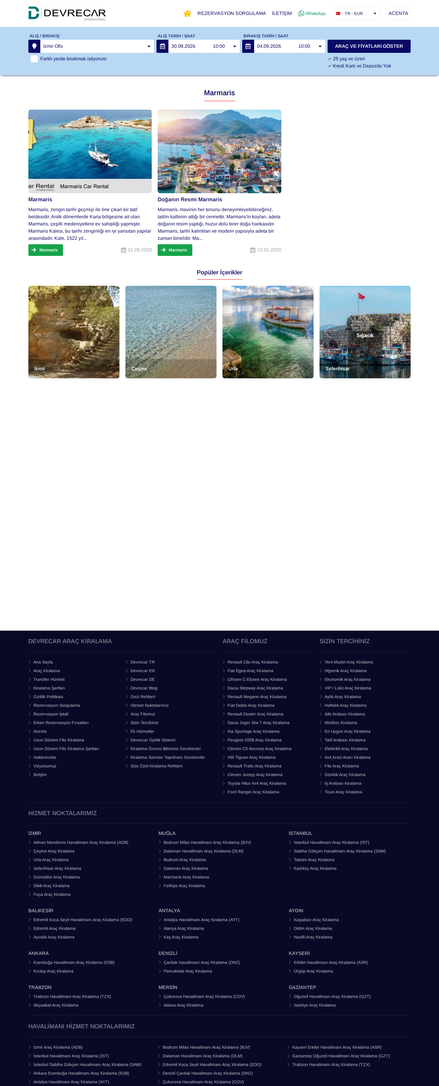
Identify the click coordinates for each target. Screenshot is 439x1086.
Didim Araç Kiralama (313, 928)
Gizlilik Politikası (48, 696)
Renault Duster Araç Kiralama (255, 714)
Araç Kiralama (46, 670)
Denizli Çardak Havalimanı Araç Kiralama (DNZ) (208, 1073)
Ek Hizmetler (142, 731)
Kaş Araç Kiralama (181, 937)
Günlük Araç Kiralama (345, 774)
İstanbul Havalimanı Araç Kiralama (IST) (71, 1055)
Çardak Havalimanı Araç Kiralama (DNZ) (202, 962)
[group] (73, 332)
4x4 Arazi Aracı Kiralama (348, 757)
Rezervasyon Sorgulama (56, 705)
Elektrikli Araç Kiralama (346, 748)
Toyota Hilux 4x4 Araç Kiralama (257, 783)
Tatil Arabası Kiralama (345, 740)
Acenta (40, 731)
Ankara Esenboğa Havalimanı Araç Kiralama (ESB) (81, 1073)
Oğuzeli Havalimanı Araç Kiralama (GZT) (332, 996)
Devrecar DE (143, 679)
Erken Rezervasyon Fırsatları (61, 722)
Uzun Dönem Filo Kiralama (58, 740)
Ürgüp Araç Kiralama (313, 971)
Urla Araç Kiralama (51, 859)
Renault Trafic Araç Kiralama (254, 766)
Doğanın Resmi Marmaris (190, 199)
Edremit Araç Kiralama (54, 928)
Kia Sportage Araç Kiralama (254, 731)
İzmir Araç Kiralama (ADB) (58, 1047)
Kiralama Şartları (49, 688)
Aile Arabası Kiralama (345, 714)
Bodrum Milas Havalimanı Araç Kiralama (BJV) (207, 842)
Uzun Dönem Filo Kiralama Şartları (66, 748)
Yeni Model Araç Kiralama (349, 662)
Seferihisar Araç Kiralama (57, 868)
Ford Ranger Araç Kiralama (253, 791)
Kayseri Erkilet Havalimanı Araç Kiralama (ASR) (337, 1047)
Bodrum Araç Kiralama (185, 859)
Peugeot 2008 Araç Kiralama (255, 740)
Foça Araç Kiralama (51, 894)
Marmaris (40, 199)
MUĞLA (167, 833)
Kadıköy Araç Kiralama (315, 868)
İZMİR (34, 833)
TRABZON (40, 987)
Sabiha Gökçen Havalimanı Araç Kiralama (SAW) (340, 851)
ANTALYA (169, 910)
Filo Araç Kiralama (342, 766)
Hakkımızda (44, 757)
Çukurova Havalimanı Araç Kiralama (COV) (204, 996)
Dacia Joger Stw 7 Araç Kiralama (258, 722)
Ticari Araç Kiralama (343, 791)
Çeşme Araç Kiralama (53, 851)
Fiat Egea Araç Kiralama (250, 670)
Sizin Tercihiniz (144, 722)
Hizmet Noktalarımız (150, 705)
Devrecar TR (143, 662)
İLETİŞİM (282, 13)
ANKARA (38, 953)
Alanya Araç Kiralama (184, 928)
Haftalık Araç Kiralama (345, 705)
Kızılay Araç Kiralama (53, 971)
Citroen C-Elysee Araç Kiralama (257, 679)
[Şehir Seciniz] (34, 46)
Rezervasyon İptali (50, 714)
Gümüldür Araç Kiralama (56, 877)
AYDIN (296, 910)
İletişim (40, 774)
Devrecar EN (143, 670)
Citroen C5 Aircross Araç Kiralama (259, 748)
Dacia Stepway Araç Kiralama (255, 688)
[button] (36, 332)
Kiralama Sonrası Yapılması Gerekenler (168, 757)
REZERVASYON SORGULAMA (231, 13)
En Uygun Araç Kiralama (348, 731)
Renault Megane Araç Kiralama (257, 696)
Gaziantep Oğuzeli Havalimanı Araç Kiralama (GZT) (341, 1055)
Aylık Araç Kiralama (343, 696)
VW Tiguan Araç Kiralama (252, 757)
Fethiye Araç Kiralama (184, 885)
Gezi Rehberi (143, 696)
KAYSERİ (299, 953)
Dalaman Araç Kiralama (186, 868)
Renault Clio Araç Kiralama (253, 662)
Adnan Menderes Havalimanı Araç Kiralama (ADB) (80, 842)
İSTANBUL (300, 833)
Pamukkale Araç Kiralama (188, 971)
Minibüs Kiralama (341, 722)
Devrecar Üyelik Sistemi (153, 740)
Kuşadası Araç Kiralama (316, 919)
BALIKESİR (40, 910)
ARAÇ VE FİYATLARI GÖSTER (369, 46)
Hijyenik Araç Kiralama (346, 670)
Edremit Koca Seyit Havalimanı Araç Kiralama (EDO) (82, 919)
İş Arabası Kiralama (343, 783)
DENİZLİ (168, 953)
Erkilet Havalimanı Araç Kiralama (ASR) (331, 962)
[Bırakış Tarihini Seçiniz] (248, 46)
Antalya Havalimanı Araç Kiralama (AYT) (202, 919)
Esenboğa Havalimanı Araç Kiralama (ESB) (74, 962)
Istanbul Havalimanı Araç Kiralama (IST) (331, 842)
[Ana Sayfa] (187, 13)
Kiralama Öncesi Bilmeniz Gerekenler (166, 748)
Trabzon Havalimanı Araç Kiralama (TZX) (72, 996)
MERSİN (168, 987)
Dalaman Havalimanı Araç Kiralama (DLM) (204, 851)
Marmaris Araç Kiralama (186, 877)
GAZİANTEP (302, 987)
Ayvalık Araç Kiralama (53, 937)
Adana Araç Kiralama (183, 1005)
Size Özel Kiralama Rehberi (156, 766)
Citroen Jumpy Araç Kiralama (255, 774)
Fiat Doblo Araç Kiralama (251, 705)
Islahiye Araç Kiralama (315, 1005)
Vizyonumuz (44, 766)
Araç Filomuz (143, 714)
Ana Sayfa (43, 662)
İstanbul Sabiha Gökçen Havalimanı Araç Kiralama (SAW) (87, 1064)
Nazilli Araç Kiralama (313, 937)
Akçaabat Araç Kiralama (56, 1005)
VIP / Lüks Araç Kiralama (348, 688)
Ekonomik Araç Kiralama (348, 679)
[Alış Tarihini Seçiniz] (162, 46)
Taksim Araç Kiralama (314, 859)
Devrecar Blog (144, 688)
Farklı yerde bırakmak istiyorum (73, 58)
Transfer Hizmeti (49, 679)
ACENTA (398, 13)
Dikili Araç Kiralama (51, 885)
